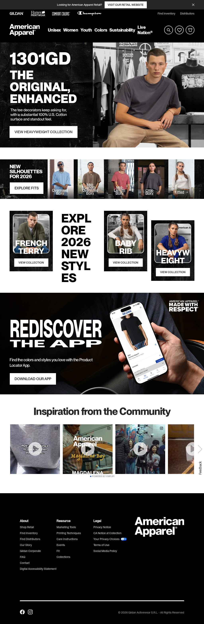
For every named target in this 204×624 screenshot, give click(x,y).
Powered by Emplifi (103, 476)
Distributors (187, 13)
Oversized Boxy (60, 192)
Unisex (54, 30)
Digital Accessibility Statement (38, 568)
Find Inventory (166, 13)
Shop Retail (27, 527)
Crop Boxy (149, 192)
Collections (63, 557)
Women (70, 30)
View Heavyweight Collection (44, 132)
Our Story (26, 545)
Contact (24, 562)
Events (61, 545)
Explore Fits (27, 188)
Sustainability (122, 30)
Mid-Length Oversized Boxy (90, 189)
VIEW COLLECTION (31, 262)
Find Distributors (30, 539)
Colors (100, 30)
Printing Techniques (69, 533)
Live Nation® (145, 30)
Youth (86, 30)
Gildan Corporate (30, 551)
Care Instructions (67, 539)
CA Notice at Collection (107, 533)
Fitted (179, 192)
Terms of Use (101, 545)
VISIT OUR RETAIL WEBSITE (126, 4)
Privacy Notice (102, 527)
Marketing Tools (66, 527)
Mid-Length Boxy (119, 190)
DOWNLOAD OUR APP (33, 379)
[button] (200, 468)
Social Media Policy (105, 551)
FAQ (22, 557)
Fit (58, 551)
